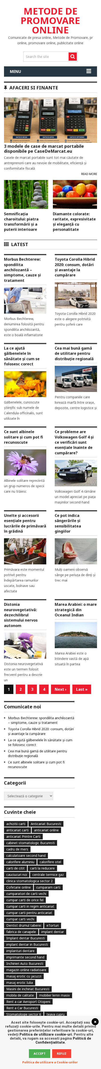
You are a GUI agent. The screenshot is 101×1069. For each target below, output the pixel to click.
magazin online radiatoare (26, 970)
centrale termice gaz (48, 874)
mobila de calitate (20, 995)
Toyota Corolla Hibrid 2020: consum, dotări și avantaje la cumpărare (75, 267)
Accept (40, 1053)
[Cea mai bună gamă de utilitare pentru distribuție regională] (76, 379)
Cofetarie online (18, 887)
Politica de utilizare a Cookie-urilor (50, 1062)
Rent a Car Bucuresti (22, 1008)
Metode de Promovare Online (50, 20)
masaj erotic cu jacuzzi (23, 976)
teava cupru (56, 1014)
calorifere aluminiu (20, 862)
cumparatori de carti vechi (26, 893)
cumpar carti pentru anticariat (29, 912)
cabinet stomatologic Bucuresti (30, 843)
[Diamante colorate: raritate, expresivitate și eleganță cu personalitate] (75, 194)
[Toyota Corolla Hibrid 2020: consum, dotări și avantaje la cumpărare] (76, 295)
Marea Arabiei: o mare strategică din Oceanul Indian (76, 610)
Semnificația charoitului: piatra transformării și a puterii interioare (21, 221)
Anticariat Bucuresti (46, 824)
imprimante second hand (25, 957)
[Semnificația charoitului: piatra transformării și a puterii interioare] (26, 194)
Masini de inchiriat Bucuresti (27, 989)
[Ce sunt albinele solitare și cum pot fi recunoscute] (25, 462)
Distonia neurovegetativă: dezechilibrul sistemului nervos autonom (21, 615)
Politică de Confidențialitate (63, 1040)
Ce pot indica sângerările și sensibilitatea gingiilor (68, 523)
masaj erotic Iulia (19, 982)
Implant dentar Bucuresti (25, 938)
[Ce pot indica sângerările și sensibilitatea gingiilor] (76, 551)
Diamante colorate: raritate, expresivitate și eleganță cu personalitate (74, 221)
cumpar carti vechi (20, 919)
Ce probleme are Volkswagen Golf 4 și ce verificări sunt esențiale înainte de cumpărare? (74, 442)
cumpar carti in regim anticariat (30, 906)
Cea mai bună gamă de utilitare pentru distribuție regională (74, 353)
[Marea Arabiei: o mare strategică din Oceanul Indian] (76, 635)
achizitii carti (15, 824)
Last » (82, 689)
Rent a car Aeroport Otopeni (28, 1001)
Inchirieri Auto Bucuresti (24, 963)
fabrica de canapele (21, 931)
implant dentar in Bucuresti (27, 944)
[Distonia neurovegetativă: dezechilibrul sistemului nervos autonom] (25, 646)
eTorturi (53, 925)
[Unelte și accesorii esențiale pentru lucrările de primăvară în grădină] (25, 551)
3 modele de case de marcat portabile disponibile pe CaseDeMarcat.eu (44, 149)
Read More (89, 174)
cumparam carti (48, 887)
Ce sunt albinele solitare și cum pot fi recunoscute (23, 437)
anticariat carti (17, 830)
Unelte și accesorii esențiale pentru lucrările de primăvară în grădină (25, 523)
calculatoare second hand (26, 855)
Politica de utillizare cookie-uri (45, 1034)
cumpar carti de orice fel (24, 900)
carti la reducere (42, 868)
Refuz (61, 1053)
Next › (60, 689)
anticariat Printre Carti (23, 836)
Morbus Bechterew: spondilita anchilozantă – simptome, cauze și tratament (22, 270)
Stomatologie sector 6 (23, 1014)
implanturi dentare (20, 951)
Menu (15, 71)
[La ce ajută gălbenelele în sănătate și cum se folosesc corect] (25, 384)
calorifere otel (50, 862)
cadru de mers (17, 849)
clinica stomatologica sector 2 (29, 881)
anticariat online (46, 830)
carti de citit (15, 868)
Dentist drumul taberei (23, 925)
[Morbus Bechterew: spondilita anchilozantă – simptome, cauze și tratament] (25, 300)
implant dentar (52, 931)
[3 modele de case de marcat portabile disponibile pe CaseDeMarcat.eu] (50, 120)
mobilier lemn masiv (54, 995)
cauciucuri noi (16, 874)
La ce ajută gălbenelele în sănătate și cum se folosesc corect (22, 356)
